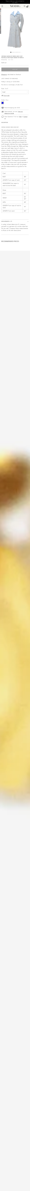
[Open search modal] (24, 6)
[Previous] (2, 2)
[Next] (27, 2)
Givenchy (4, 60)
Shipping (4, 74)
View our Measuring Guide (13, 112)
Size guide (6, 95)
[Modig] (15, 6)
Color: (4, 100)
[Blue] (2, 103)
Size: (4, 88)
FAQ (20, 117)
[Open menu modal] (2, 6)
